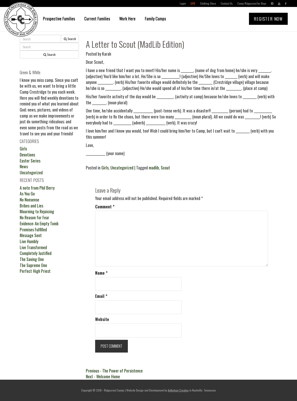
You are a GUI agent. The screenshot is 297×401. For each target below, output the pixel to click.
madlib (154, 168)
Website (102, 319)
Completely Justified (36, 253)
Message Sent (31, 235)
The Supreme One (33, 265)
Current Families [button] (97, 19)
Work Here (127, 19)
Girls (105, 168)
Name (101, 273)
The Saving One (32, 259)
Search (71, 38)
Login (183, 3)
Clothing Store (208, 3)
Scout (165, 168)
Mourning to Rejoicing (37, 211)
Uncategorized (121, 168)
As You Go (27, 194)
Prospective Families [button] (59, 19)
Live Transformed (33, 247)
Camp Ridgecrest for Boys (251, 3)
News (24, 166)
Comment (105, 207)
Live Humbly (29, 241)
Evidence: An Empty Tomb (39, 223)
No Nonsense (29, 200)
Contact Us (227, 3)
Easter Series (30, 161)
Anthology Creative (178, 390)
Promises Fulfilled (33, 229)
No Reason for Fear (34, 217)
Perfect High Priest (35, 271)
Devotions (27, 155)
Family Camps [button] (155, 19)
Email (101, 296)
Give (192, 3)
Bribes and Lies (31, 206)
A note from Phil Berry (37, 188)
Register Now (268, 19)
